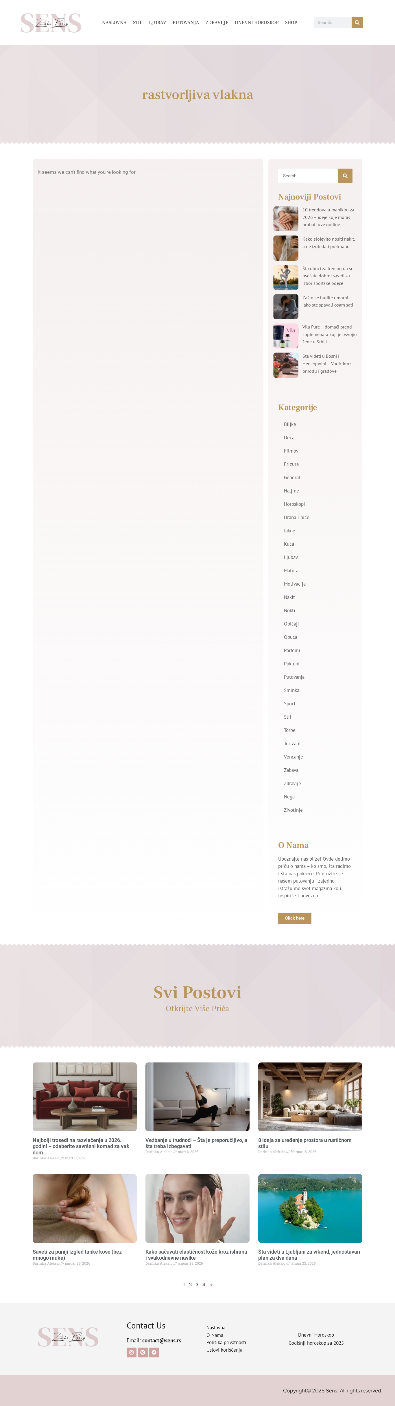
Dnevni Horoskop (257, 22)
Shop (291, 22)
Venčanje (293, 757)
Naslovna (114, 22)
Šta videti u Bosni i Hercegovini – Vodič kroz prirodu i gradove (326, 363)
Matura (291, 570)
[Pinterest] (143, 1352)
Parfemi (292, 650)
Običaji (291, 624)
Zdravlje (217, 22)
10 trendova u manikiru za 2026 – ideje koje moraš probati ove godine (328, 217)
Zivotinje (293, 810)
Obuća (290, 637)
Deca (289, 437)
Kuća (289, 544)
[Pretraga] (357, 22)
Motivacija (295, 584)
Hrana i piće (296, 517)
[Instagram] (131, 1352)
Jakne (289, 530)
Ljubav (157, 22)
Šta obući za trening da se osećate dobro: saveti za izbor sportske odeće (327, 275)
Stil (138, 22)
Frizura (291, 464)
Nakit (289, 597)
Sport (290, 703)
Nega (289, 797)
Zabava (291, 770)
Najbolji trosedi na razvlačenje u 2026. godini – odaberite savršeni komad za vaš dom (81, 1146)
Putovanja (186, 22)
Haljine (291, 491)
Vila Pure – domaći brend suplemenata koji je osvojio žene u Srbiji (329, 334)
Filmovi (292, 451)
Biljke (290, 424)
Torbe (290, 730)
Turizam (292, 743)
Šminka (291, 690)
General (292, 477)
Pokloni (292, 663)
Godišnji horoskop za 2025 (316, 1343)
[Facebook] (154, 1352)
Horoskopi (294, 504)
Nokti (289, 610)
